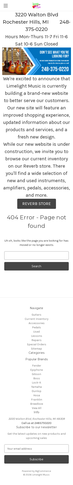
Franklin (36, 399)
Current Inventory (36, 319)
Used (36, 331)
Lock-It (36, 382)
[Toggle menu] (5, 5)
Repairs (36, 340)
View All (36, 408)
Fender (36, 365)
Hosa (36, 395)
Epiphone (36, 370)
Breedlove (36, 404)
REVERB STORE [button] (36, 203)
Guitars (36, 314)
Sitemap (36, 348)
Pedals (36, 327)
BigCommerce (43, 471)
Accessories (37, 323)
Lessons (36, 336)
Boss (36, 378)
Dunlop (36, 391)
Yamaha (36, 387)
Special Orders (36, 344)
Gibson (36, 374)
